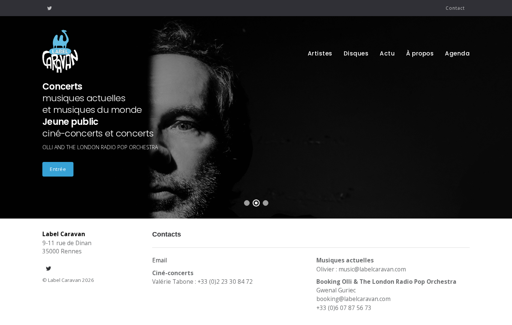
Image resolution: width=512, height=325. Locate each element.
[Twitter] (49, 8)
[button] (13, 111)
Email (159, 260)
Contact (455, 8)
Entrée (58, 169)
